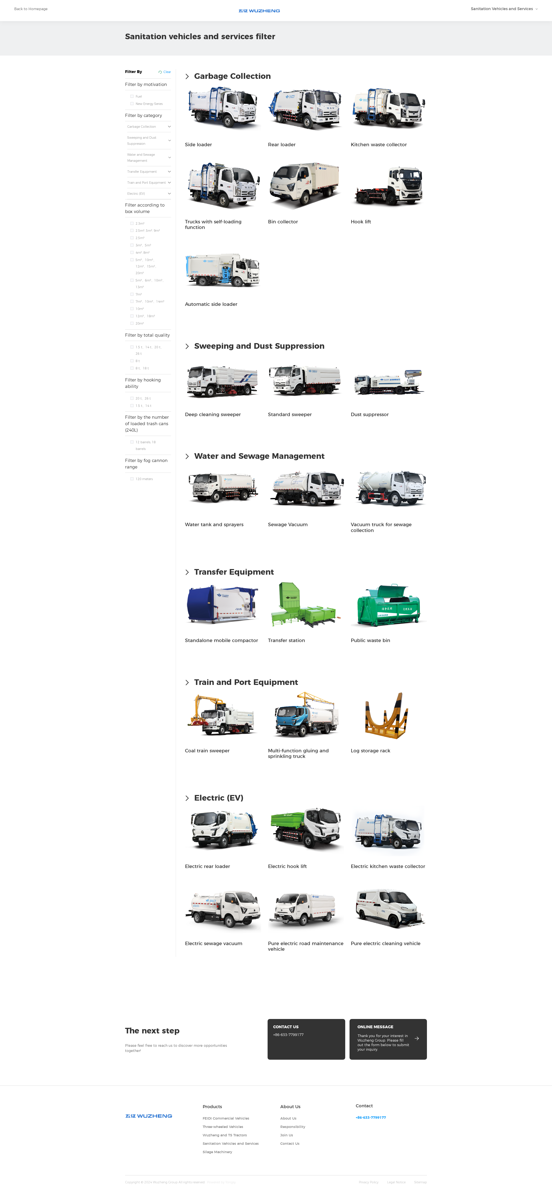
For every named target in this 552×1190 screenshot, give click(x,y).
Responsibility (292, 1127)
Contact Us (290, 1143)
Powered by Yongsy (221, 1182)
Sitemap (420, 1182)
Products (212, 1107)
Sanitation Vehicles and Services (231, 1143)
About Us (290, 1107)
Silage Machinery (217, 1152)
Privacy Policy (368, 1182)
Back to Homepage (31, 9)
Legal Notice (396, 1182)
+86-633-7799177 (288, 1035)
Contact (364, 1106)
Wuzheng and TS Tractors (225, 1135)
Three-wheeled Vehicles (223, 1127)
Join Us (286, 1135)
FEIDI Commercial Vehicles (226, 1118)
